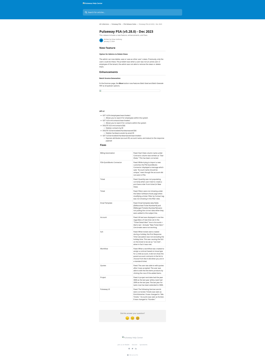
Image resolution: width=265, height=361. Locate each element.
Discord (134, 345)
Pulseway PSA (116, 24)
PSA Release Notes (129, 24)
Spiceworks (143, 345)
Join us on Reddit (123, 345)
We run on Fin (133, 355)
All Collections (104, 24)
